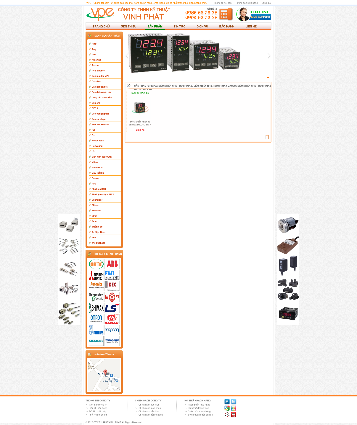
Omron (95, 178)
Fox (94, 135)
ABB (94, 43)
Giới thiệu (128, 26)
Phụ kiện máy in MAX (103, 194)
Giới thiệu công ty (98, 404)
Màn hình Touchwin (102, 156)
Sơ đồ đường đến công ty (200, 414)
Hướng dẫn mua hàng (247, 2)
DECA (95, 108)
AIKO (94, 54)
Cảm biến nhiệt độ (101, 92)
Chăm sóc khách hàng (199, 411)
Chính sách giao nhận (150, 407)
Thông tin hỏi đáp (223, 2)
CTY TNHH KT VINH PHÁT (107, 422)
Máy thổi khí (98, 172)
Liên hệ (251, 26)
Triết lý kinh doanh (98, 414)
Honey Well (98, 140)
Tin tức (179, 26)
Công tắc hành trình (102, 97)
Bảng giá (266, 2)
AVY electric (98, 70)
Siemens (96, 210)
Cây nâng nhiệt (99, 86)
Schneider (97, 199)
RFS (94, 183)
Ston (94, 221)
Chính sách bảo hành (149, 411)
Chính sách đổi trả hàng (151, 414)
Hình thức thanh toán (198, 407)
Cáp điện (96, 81)
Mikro (95, 162)
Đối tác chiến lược (98, 411)
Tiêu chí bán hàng (98, 407)
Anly (94, 49)
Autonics (96, 59)
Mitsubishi (97, 167)
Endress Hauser (100, 124)
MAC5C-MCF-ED (140, 92)
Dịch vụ (202, 26)
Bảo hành (226, 26)
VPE (94, 237)
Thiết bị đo (97, 226)
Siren (94, 216)
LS (93, 151)
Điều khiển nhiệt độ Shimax (175, 85)
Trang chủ (101, 26)
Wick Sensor (98, 242)
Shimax (96, 205)
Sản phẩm (155, 26)
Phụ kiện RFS (99, 189)
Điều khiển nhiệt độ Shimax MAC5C (215, 85)
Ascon (95, 65)
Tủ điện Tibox (99, 232)
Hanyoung (97, 146)
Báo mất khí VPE (100, 76)
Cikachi (96, 102)
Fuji (93, 129)
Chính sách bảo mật (149, 404)
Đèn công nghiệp (100, 113)
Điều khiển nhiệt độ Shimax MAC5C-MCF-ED (140, 123)
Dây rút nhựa (99, 119)
